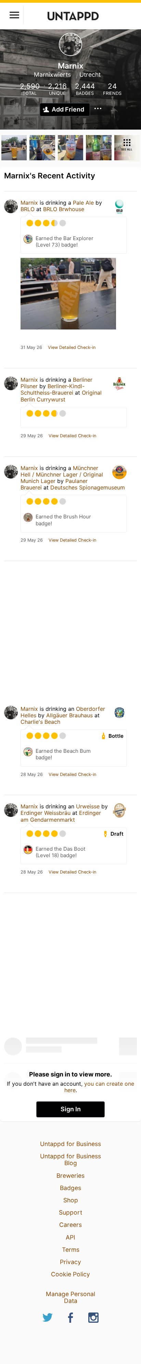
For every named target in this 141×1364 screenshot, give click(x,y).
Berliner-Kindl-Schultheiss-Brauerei (53, 389)
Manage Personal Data (70, 1297)
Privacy (70, 1261)
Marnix (29, 202)
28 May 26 (32, 774)
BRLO (28, 209)
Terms (70, 1249)
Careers (70, 1224)
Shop (70, 1200)
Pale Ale (83, 202)
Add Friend (68, 109)
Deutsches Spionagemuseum (87, 487)
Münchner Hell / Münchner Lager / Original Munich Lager (62, 474)
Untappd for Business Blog (70, 1160)
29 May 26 (32, 436)
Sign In (71, 1109)
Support (70, 1212)
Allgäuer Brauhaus (69, 715)
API (70, 1237)
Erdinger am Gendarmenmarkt (61, 816)
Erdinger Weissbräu (45, 812)
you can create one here (99, 1086)
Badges (70, 1187)
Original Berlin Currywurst (61, 395)
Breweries (70, 1175)
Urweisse (88, 806)
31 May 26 (31, 347)
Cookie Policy (70, 1274)
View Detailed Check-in (71, 347)
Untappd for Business (70, 1143)
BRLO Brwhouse (63, 209)
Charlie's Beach (40, 721)
